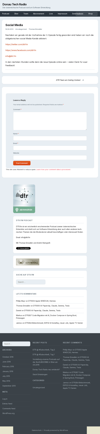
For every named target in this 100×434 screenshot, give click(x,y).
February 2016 (8, 366)
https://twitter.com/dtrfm (16, 44)
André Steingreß (43, 243)
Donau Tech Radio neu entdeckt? (46, 369)
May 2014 (6, 381)
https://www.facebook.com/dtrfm (20, 50)
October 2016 (7, 357)
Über (16, 14)
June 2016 (6, 362)
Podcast (5, 14)
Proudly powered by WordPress (56, 430)
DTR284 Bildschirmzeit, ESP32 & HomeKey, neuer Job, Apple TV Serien (54, 323)
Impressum (62, 14)
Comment (17, 109)
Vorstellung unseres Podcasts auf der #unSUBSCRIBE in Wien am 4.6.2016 (46, 362)
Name (16, 134)
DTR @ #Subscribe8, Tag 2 (44, 350)
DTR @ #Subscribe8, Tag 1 (44, 354)
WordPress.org (8, 413)
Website (16, 153)
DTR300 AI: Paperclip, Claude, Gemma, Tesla (51, 306)
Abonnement (38, 14)
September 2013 (9, 386)
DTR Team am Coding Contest (70, 80)
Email (15, 143)
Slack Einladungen (40, 374)
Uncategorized (21, 29)
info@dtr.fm (10, 56)
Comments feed (8, 408)
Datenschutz (37, 430)
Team (25, 14)
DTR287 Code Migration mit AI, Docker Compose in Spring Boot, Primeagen (76, 375)
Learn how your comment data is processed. (53, 169)
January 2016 (7, 371)
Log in (4, 399)
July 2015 (6, 376)
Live (51, 14)
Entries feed (7, 404)
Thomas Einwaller (35, 29)
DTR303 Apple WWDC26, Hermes (42, 301)
